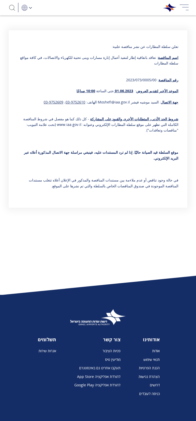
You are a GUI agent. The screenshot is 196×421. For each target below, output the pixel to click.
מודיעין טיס (112, 359)
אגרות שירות (47, 350)
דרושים (155, 385)
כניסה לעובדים (149, 393)
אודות (156, 350)
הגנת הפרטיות (149, 367)
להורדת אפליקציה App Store (98, 376)
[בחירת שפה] (26, 7)
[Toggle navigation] (184, 7)
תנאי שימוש (151, 359)
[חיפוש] (12, 7)
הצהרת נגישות (149, 376)
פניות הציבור (111, 350)
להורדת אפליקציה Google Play (97, 385)
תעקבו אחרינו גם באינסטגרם (99, 367)
